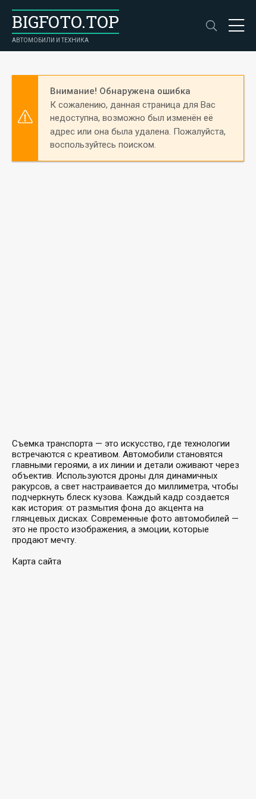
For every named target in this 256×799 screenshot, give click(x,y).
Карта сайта (36, 561)
